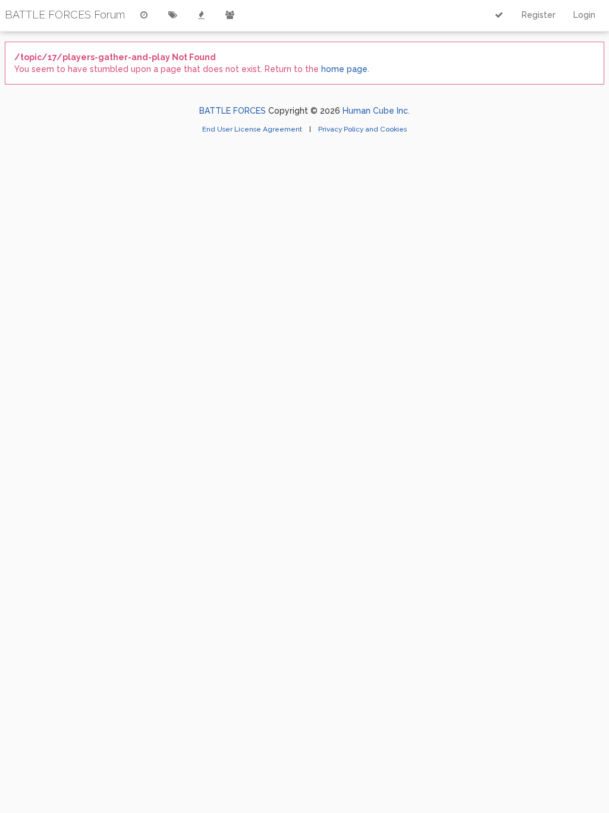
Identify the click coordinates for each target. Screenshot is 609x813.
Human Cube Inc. (376, 110)
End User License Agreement (253, 129)
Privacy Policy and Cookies (362, 129)
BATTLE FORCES (232, 110)
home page (344, 69)
